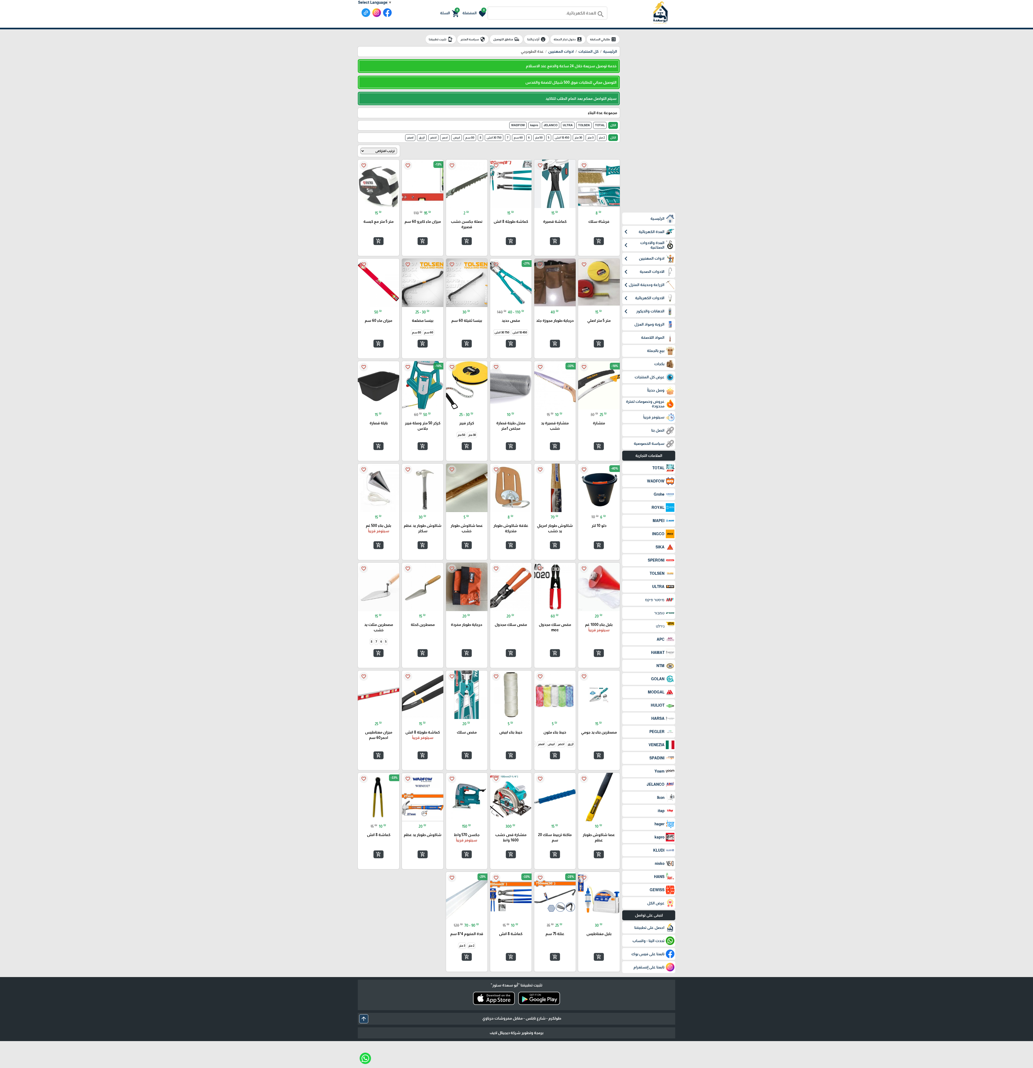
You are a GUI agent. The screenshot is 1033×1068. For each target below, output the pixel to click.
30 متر (578, 137)
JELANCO (550, 125)
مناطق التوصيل (506, 39)
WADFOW (518, 125)
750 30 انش (494, 137)
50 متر (539, 137)
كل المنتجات (588, 51)
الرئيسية (610, 51)
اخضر (433, 137)
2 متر (602, 137)
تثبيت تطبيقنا (441, 39)
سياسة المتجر (473, 39)
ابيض (456, 137)
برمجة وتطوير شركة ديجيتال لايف (516, 1033)
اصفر (410, 137)
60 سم (518, 137)
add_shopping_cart (599, 241)
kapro (534, 125)
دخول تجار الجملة (568, 39)
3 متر (590, 137)
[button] (474, 13)
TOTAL (600, 125)
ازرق (422, 137)
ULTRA (568, 125)
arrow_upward (363, 1019)
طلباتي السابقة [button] (603, 39)
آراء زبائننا (536, 39)
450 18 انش (562, 137)
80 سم (469, 137)
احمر (445, 137)
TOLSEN (584, 125)
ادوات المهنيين (561, 51)
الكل (613, 125)
